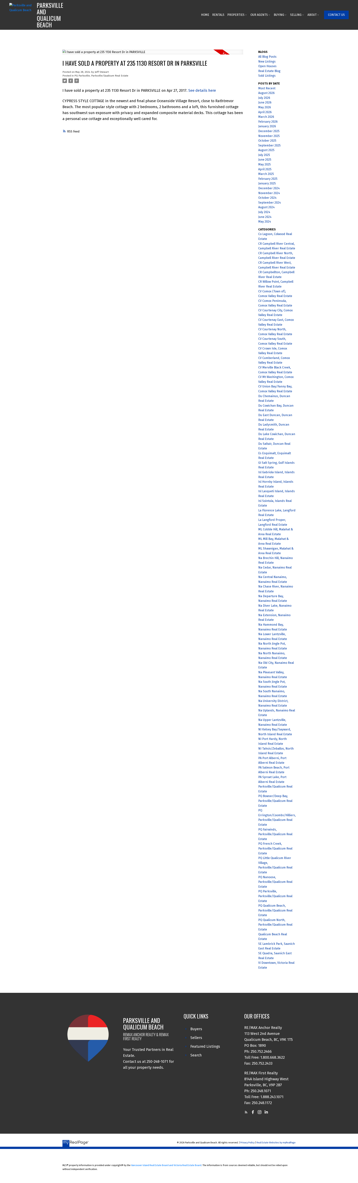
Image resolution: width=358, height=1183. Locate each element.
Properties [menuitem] (235, 15)
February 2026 (268, 121)
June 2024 (264, 217)
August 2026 (266, 93)
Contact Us (336, 15)
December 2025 (269, 131)
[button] (336, 15)
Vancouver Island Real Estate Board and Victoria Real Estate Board (166, 1165)
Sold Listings (267, 75)
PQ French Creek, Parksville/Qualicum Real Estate (275, 848)
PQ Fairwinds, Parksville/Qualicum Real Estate (275, 834)
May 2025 (264, 164)
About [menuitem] (312, 15)
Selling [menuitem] (296, 15)
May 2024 (264, 221)
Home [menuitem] (205, 15)
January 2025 (267, 183)
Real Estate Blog (269, 71)
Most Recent (266, 88)
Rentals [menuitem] (218, 15)
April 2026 (265, 112)
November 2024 (269, 193)
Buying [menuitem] (279, 15)
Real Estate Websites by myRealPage (276, 1142)
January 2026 (267, 126)
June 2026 (264, 102)
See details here (202, 90)
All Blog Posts (267, 56)
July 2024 (264, 212)
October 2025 (267, 140)
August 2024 (266, 207)
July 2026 (264, 98)
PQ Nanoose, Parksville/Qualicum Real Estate (275, 881)
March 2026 (266, 117)
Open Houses (267, 66)
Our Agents (259, 15)
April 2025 (264, 169)
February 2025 (267, 179)
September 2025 (269, 145)
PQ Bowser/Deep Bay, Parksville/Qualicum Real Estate (275, 800)
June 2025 (264, 159)
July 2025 (264, 155)
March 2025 (266, 174)
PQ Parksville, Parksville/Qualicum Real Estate (101, 75)
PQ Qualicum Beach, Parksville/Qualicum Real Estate (275, 910)
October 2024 (267, 197)
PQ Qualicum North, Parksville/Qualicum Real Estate (275, 924)
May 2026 (264, 107)
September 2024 (269, 202)
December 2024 (269, 188)
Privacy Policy (247, 1142)
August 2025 (266, 150)
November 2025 (269, 136)
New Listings (267, 61)
